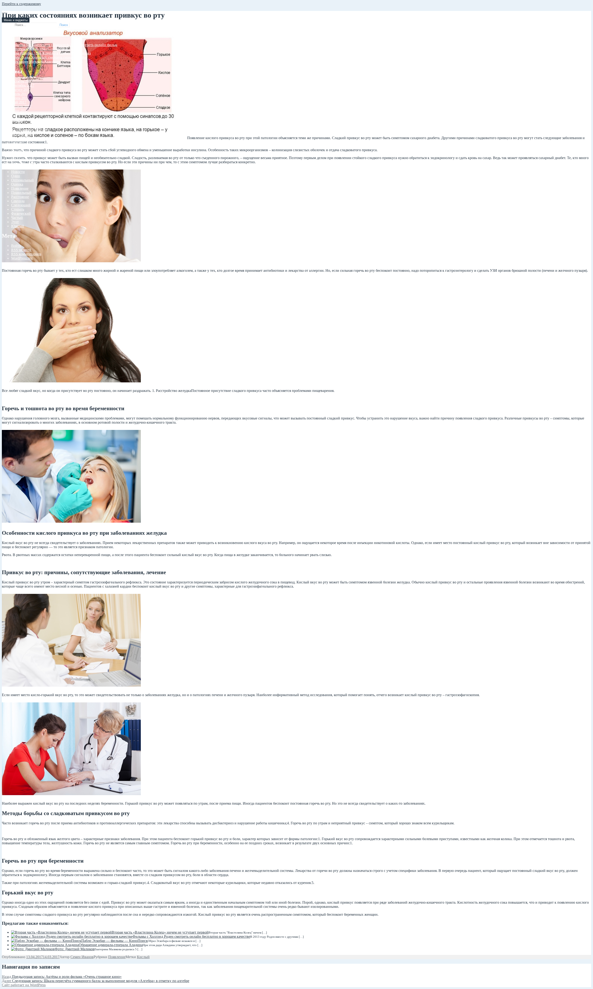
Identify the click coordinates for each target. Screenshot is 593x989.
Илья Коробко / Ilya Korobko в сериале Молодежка (51, 53)
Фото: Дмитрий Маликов (75, 949)
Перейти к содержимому (21, 4)
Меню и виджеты (16, 20)
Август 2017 (21, 90)
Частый (17, 218)
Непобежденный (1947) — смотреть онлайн (46, 49)
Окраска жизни (14, 12)
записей (21, 250)
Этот (15, 222)
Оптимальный (22, 180)
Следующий (21, 205)
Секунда (18, 201)
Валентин (19, 147)
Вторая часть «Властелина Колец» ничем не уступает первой (160, 932)
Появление (19, 188)
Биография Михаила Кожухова (35, 62)
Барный (17, 138)
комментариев (26, 254)
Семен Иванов (82, 957)
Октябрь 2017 (22, 81)
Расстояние (20, 197)
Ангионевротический (28, 130)
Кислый (143, 957)
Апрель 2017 (21, 106)
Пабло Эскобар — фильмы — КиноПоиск (114, 941)
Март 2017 (19, 110)
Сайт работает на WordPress (24, 985)
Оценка (17, 184)
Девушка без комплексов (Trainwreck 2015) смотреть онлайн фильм (64, 45)
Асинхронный (22, 134)
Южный (17, 226)
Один (15, 176)
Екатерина (19, 159)
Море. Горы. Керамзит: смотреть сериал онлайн (48, 57)
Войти (16, 246)
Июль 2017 (19, 94)
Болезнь (17, 142)
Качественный (22, 163)
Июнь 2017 (20, 98)
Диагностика (21, 155)
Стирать (17, 209)
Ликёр (16, 168)
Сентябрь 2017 (22, 85)
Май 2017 (18, 102)
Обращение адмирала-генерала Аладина (111, 945)
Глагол (16, 151)
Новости (18, 172)
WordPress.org (22, 258)
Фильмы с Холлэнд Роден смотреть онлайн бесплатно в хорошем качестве (191, 936)
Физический (21, 213)
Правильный (21, 193)
